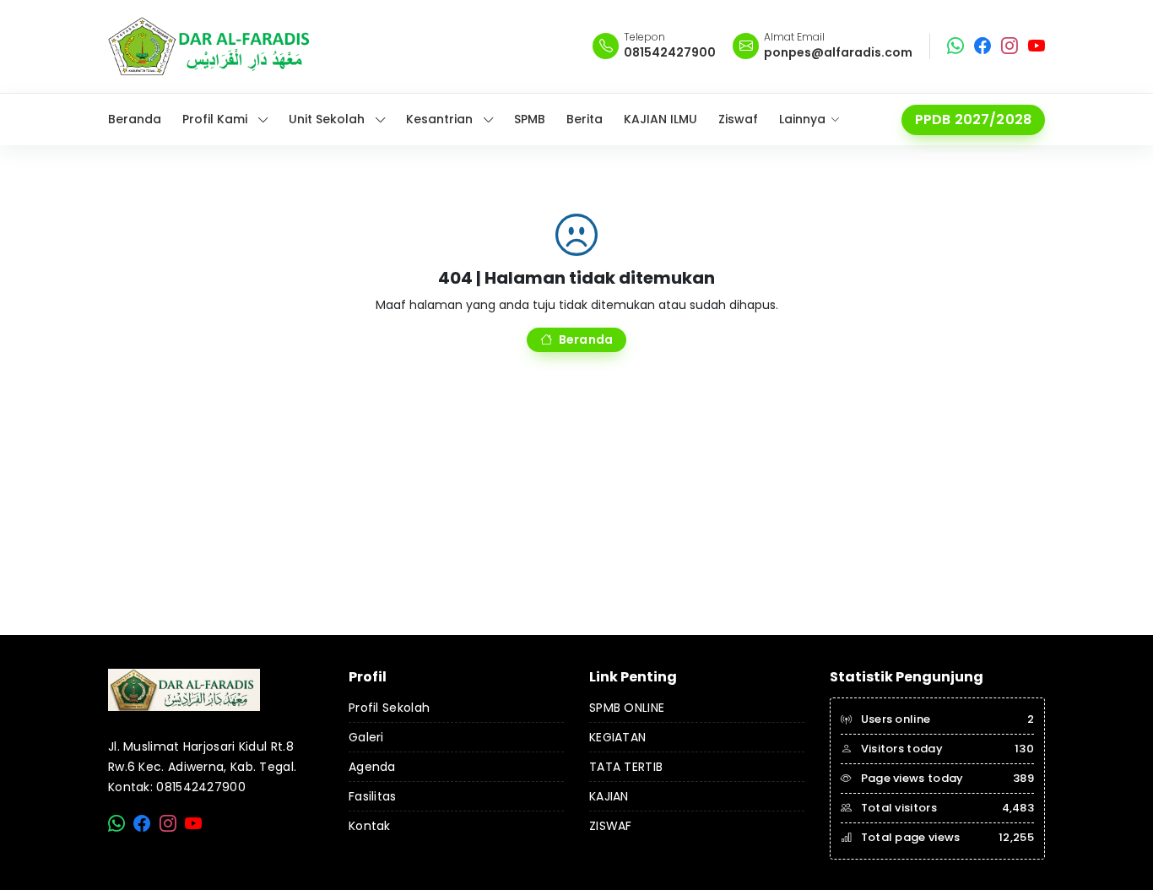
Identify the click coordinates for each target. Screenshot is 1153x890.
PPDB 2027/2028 (973, 119)
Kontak (370, 825)
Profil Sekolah (389, 707)
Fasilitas (373, 796)
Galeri (366, 737)
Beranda (586, 339)
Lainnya (802, 119)
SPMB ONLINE (626, 707)
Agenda (372, 766)
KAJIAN (609, 796)
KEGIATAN (617, 737)
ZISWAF (610, 825)
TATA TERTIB (626, 766)
